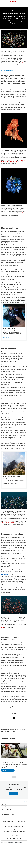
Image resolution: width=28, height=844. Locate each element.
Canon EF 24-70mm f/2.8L (13, 161)
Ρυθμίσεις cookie (21, 831)
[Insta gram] (10, 838)
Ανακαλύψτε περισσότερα (7, 770)
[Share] (14, 718)
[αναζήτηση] (2, 2)
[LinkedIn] (14, 838)
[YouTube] (20, 838)
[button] (9, 777)
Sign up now (13, 793)
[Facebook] (7, 838)
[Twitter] (17, 838)
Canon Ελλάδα (13, 835)
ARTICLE (14, 10)
